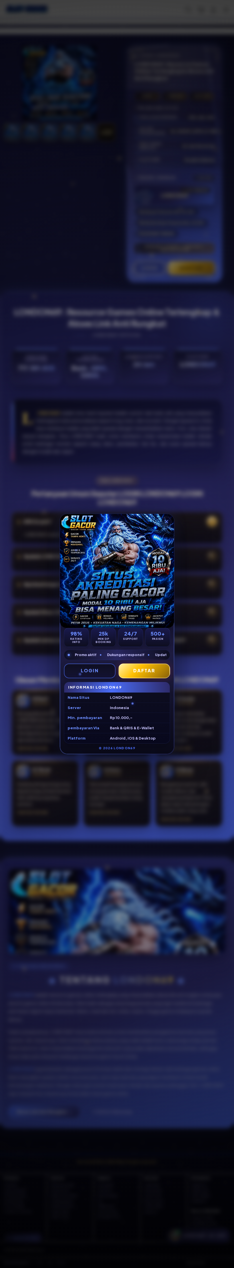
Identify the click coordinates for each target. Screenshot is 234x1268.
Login (90, 670)
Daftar (144, 670)
